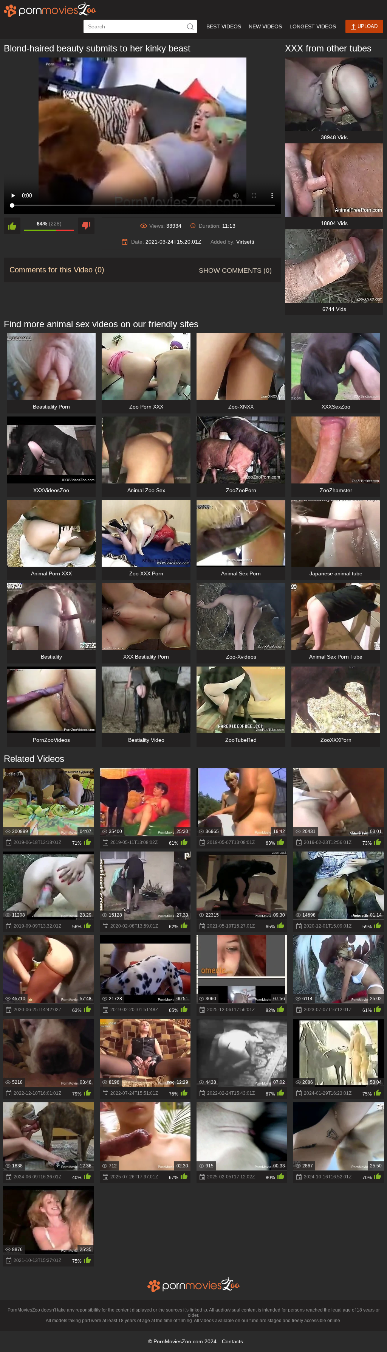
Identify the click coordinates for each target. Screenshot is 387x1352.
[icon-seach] (190, 26)
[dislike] (86, 226)
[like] (12, 226)
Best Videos (223, 26)
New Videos (265, 26)
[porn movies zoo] (50, 9)
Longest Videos (312, 26)
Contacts (232, 1341)
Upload (367, 26)
